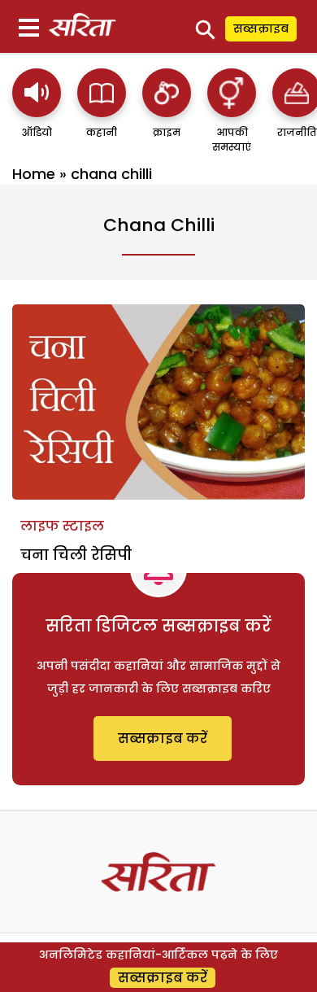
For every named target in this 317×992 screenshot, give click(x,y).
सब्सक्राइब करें (162, 738)
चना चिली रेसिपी (76, 554)
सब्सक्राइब (261, 28)
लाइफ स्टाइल (62, 526)
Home (33, 174)
